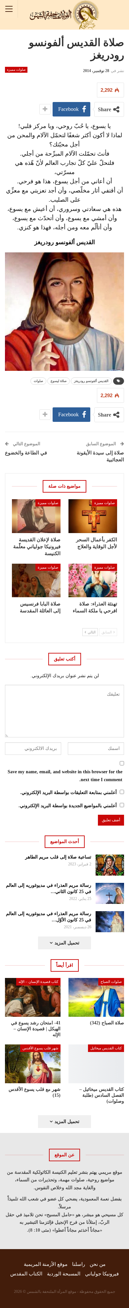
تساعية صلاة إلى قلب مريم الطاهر (58, 857)
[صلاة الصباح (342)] (96, 997)
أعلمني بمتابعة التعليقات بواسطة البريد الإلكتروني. (68, 792)
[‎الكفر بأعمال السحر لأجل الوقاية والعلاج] (92, 516)
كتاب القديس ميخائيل (106, 1048)
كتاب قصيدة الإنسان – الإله (38, 982)
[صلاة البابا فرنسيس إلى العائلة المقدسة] (36, 581)
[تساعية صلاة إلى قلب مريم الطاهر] (110, 865)
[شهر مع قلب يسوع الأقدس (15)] (33, 1063)
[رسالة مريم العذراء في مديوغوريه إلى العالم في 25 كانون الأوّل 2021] (110, 921)
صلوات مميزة (16, 69)
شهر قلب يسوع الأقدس (40, 1048)
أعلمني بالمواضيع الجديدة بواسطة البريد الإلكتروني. (68, 805)
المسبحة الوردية (63, 1273)
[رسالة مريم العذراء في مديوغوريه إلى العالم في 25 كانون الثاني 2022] (110, 893)
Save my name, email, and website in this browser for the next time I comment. (65, 775)
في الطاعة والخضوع (26, 452)
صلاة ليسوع (58, 381)
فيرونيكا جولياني (102, 1273)
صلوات (38, 381)
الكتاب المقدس (26, 1273)
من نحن (98, 1264)
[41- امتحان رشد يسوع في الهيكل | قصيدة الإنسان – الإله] (33, 997)
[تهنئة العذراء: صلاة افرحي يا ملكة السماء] (92, 581)
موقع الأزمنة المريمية (45, 1264)
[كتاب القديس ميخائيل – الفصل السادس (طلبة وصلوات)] (96, 1063)
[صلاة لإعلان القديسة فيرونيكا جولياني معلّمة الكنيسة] (36, 516)
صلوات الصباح (111, 982)
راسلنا (78, 1264)
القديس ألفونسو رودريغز (91, 381)
